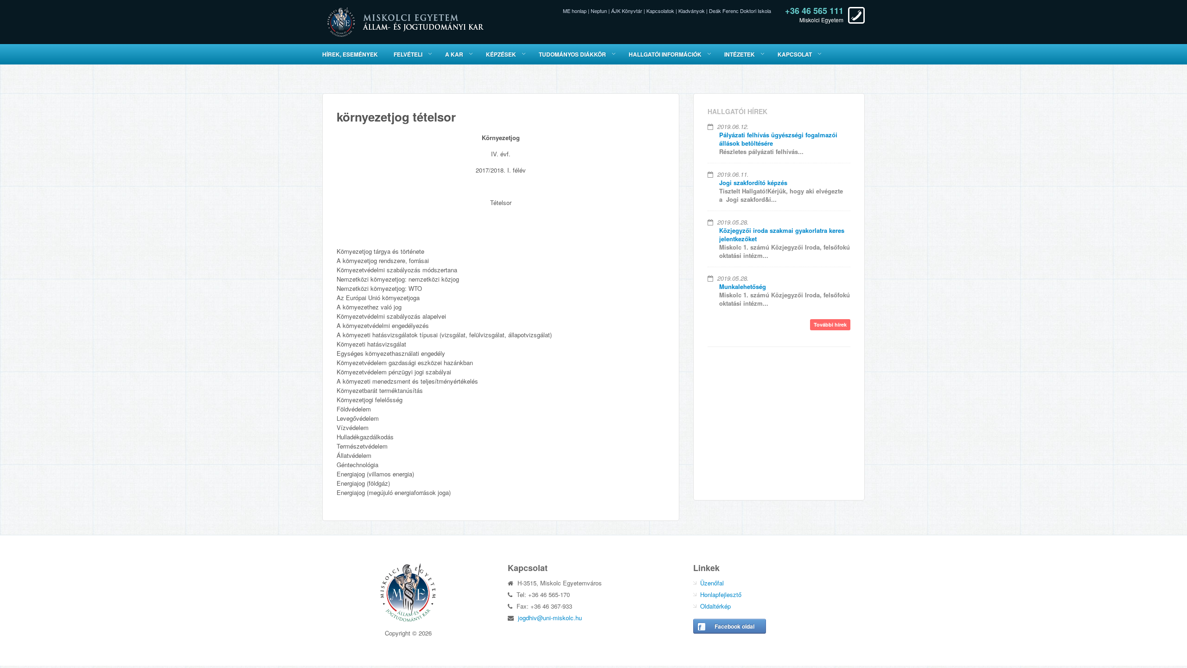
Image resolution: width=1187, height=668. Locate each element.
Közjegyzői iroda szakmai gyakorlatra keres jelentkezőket (781, 234)
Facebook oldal (734, 626)
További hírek (830, 324)
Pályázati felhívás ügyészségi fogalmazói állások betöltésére (778, 139)
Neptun (599, 10)
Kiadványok (691, 10)
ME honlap (575, 10)
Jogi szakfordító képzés (753, 182)
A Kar (454, 54)
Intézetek (739, 54)
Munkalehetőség (742, 286)
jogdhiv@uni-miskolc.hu (550, 617)
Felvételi (408, 54)
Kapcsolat (795, 54)
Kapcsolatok (660, 10)
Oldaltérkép (715, 606)
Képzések (501, 54)
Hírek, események (350, 54)
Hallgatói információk (665, 54)
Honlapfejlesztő (720, 594)
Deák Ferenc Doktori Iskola (740, 10)
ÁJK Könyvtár (626, 10)
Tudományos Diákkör (572, 54)
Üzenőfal (712, 582)
